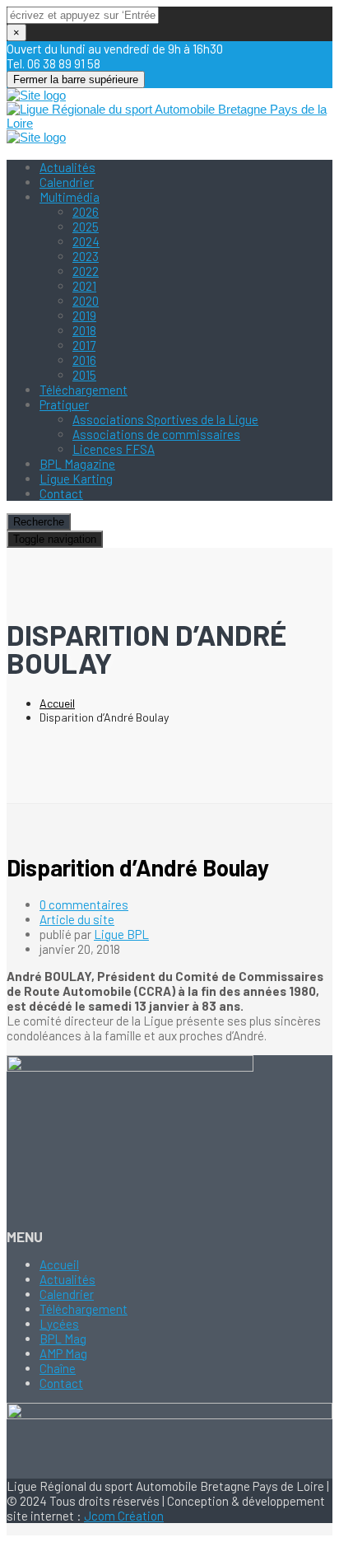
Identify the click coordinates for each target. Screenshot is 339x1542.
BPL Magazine (77, 463)
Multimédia (69, 196)
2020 (85, 300)
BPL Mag (62, 1338)
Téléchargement (83, 389)
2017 (83, 345)
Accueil (57, 703)
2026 (85, 211)
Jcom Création (124, 1515)
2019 (84, 315)
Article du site (76, 919)
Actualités (67, 167)
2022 (85, 271)
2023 (85, 256)
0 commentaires (83, 904)
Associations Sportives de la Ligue (165, 419)
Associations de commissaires (156, 434)
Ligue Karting (76, 478)
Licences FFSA (113, 449)
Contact (61, 493)
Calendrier (66, 182)
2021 (84, 285)
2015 (84, 374)
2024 (86, 241)
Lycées (59, 1323)
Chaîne (57, 1368)
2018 (84, 330)
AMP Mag (63, 1353)
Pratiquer (64, 404)
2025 (85, 226)
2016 (84, 360)
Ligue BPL (121, 934)
